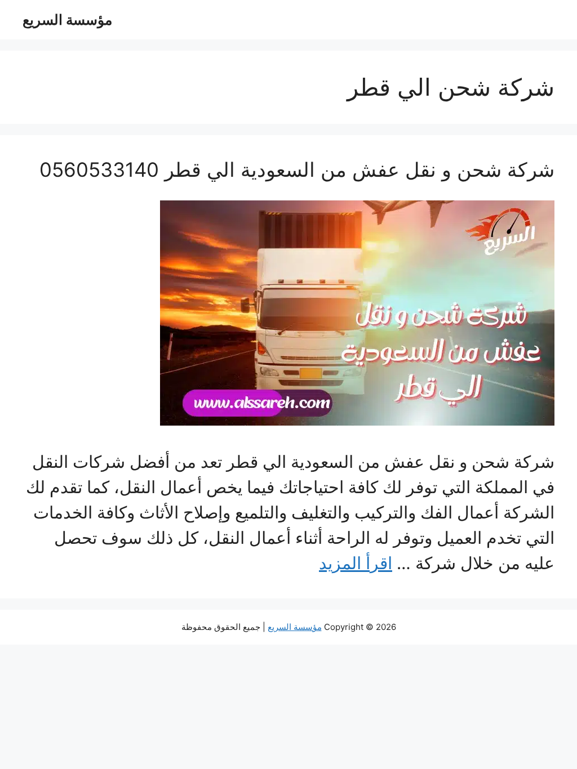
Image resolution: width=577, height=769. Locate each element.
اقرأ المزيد (355, 563)
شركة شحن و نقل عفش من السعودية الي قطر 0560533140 (296, 169)
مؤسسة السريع (67, 19)
